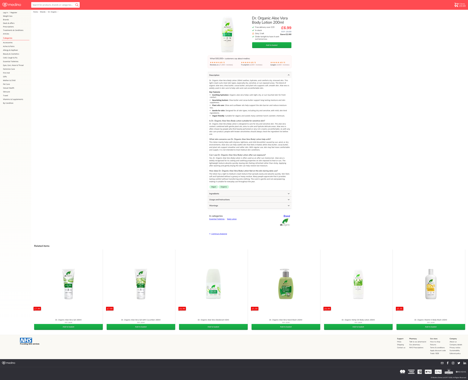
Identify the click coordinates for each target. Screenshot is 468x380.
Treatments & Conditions (13, 30)
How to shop (435, 342)
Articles (6, 34)
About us (453, 342)
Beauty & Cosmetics (11, 54)
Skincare (6, 92)
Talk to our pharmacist (417, 342)
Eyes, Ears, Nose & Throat (13, 65)
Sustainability (455, 350)
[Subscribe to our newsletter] (441, 363)
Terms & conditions (437, 347)
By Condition (8, 103)
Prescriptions (8, 27)
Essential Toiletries (10, 61)
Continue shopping (219, 234)
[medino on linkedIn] (463, 363)
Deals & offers (9, 23)
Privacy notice (455, 347)
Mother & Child (9, 80)
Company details (456, 345)
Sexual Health (8, 88)
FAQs (399, 342)
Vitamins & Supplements (13, 99)
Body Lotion (232, 219)
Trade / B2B (434, 353)
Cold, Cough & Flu (10, 57)
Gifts (5, 76)
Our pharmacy (414, 345)
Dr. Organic (52, 12)
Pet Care (6, 84)
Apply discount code (438, 350)
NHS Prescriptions (416, 347)
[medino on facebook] (446, 363)
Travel (5, 95)
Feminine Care (9, 69)
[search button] (77, 5)
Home (35, 12)
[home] (15, 5)
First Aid (6, 73)
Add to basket (272, 45)
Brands (6, 19)
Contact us (401, 347)
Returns (433, 345)
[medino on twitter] (457, 363)
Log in (5, 12)
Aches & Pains (9, 46)
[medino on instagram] (451, 363)
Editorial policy (455, 353)
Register (13, 12)
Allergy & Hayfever (10, 50)
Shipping (400, 345)
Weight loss (7, 16)
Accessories (8, 42)
